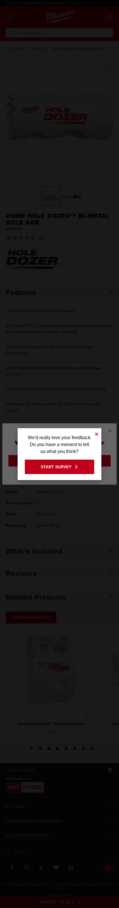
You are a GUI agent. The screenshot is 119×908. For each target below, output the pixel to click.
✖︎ (96, 433)
